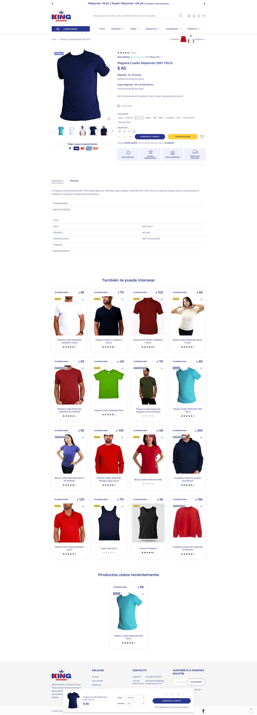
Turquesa (169, 117)
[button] (52, 4)
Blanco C (129, 117)
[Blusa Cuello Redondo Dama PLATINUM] (69, 454)
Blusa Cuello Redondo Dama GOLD (187, 341)
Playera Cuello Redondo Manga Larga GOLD (109, 479)
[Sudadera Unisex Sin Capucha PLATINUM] (187, 523)
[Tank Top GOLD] (108, 523)
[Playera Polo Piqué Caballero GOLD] (69, 523)
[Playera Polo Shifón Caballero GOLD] (148, 315)
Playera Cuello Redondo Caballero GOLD (69, 341)
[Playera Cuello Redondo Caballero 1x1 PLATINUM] (148, 385)
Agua (120, 117)
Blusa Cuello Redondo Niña (148, 479)
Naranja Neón (124, 122)
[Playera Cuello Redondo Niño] (108, 385)
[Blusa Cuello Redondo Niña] (148, 454)
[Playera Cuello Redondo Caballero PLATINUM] (69, 385)
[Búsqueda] (180, 15)
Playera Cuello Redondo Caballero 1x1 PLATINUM (148, 410)
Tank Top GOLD (109, 548)
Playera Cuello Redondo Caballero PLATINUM (69, 410)
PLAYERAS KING (61, 293)
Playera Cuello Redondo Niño (109, 410)
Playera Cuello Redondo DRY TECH (187, 410)
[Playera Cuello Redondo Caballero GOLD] (69, 315)
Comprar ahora (183, 137)
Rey (155, 117)
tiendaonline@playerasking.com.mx (154, 682)
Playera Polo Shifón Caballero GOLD (148, 341)
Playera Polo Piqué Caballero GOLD (69, 548)
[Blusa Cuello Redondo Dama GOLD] (187, 315)
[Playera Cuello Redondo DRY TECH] (187, 385)
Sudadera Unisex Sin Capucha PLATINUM (188, 548)
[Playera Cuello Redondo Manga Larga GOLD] (108, 454)
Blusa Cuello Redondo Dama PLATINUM (69, 479)
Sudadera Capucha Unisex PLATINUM (187, 479)
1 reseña (133, 53)
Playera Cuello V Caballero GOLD (109, 341)
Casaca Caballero (148, 548)
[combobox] (138, 15)
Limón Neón (188, 117)
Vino (178, 117)
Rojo (161, 117)
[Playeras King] (61, 15)
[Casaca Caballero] (148, 523)
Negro (148, 117)
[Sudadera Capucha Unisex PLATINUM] (187, 454)
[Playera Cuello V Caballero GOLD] (108, 315)
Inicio (54, 39)
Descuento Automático (149, 3)
